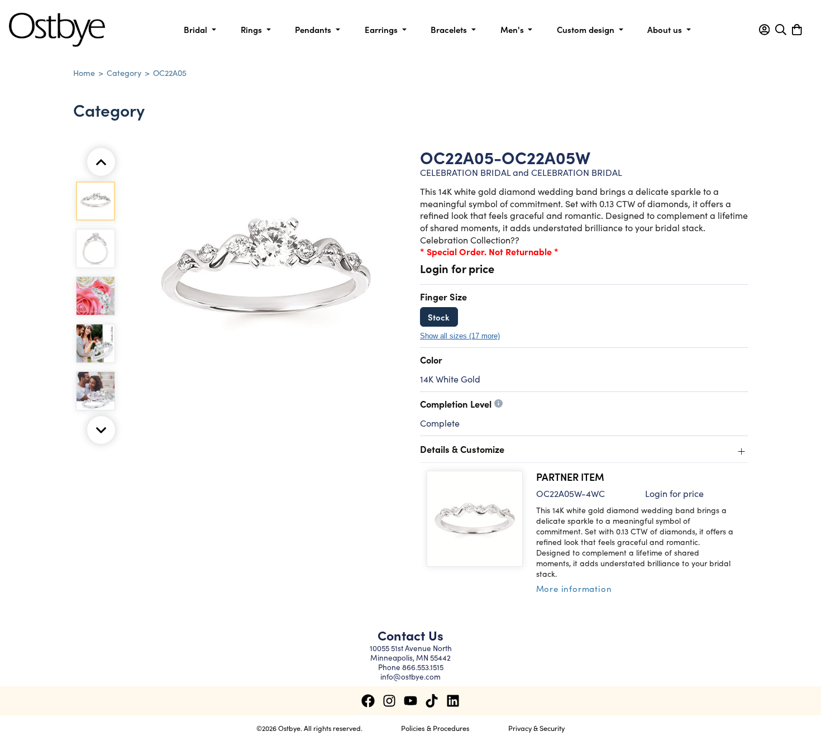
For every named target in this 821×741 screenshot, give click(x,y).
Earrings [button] (382, 29)
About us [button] (665, 29)
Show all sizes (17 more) (460, 336)
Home (84, 72)
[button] (764, 29)
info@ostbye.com (410, 676)
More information (574, 588)
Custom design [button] (587, 29)
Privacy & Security (536, 728)
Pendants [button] (314, 29)
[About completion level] (498, 403)
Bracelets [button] (450, 29)
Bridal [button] (196, 29)
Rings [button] (252, 29)
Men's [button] (513, 29)
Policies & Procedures (435, 728)
